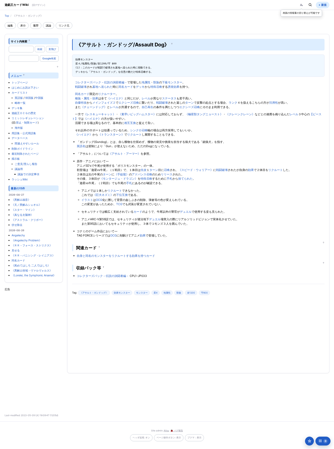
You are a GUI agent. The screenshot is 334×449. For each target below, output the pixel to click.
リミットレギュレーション (28, 118)
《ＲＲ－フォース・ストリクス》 (32, 245)
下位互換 (122, 195)
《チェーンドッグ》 (94, 107)
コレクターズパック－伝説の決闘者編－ (101, 82)
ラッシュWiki (20, 179)
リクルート (134, 134)
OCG (99, 200)
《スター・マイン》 (24, 209)
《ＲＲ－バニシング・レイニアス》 (33, 255)
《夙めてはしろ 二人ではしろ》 (31, 265)
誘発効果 (173, 87)
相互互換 (130, 123)
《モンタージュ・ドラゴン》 (119, 178)
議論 (48, 25)
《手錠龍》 (121, 174)
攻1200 (191, 292)
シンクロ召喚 (138, 130)
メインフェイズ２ (104, 102)
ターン (189, 102)
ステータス (169, 98)
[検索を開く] (310, 5)
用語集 (16, 133)
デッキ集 (17, 108)
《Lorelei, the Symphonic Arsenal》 (34, 275)
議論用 (19, 169)
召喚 (167, 170)
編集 (10, 25)
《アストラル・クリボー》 (28, 219)
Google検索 (49, 58)
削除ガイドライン (22, 148)
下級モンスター (172, 82)
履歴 (35, 25)
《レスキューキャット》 (100, 114)
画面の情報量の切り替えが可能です (301, 12)
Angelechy (18, 235)
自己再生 (147, 107)
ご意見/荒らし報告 (26, 164)
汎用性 (273, 102)
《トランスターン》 (111, 134)
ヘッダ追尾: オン (141, 437)
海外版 (19, 127)
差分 (23, 25)
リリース (166, 174)
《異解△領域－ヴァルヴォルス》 (32, 270)
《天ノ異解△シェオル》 (26, 204)
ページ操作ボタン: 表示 (169, 437)
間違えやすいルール (27, 143)
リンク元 (64, 25)
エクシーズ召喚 (128, 102)
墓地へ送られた (102, 87)
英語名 (81, 146)
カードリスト (20, 92)
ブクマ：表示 (194, 437)
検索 (39, 49)
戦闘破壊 (81, 87)
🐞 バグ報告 (176, 430)
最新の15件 (18, 188)
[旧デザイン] (38, 4)
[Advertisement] (34, 349)
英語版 (19, 97)
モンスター (142, 292)
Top (7, 15)
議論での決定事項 (28, 174)
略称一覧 (20, 102)
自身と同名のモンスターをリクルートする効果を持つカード (116, 256)
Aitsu (166, 430)
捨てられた (185, 178)
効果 (95, 98)
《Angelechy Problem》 (27, 240)
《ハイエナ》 (115, 98)
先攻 (144, 170)
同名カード (18, 260)
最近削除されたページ (25, 153)
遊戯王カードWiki (17, 5)
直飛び (52, 49)
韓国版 (29, 97)
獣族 (156, 82)
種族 (78, 98)
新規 (324, 4)
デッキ (140, 87)
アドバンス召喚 (142, 174)
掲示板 (16, 158)
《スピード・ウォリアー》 (195, 170)
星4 (156, 292)
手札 (169, 178)
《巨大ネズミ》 (103, 195)
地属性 (146, 82)
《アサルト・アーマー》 (125, 153)
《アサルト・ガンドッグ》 (94, 292)
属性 (86, 98)
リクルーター (107, 94)
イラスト (87, 200)
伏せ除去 (17, 224)
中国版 (39, 97)
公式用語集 (29, 133)
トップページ (20, 82)
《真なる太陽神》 (22, 214)
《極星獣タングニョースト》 (204, 114)
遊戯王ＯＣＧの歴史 (24, 113)
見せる (16, 250)
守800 (204, 292)
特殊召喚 (156, 87)
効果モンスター (122, 292)
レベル (146, 98)
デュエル (186, 211)
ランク (233, 102)
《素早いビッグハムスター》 (137, 114)
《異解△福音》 (21, 199)
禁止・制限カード (27, 122)
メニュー (16, 75)
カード (138, 211)
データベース (20, 138)
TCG (119, 204)
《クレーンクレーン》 (240, 114)
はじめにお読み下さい (25, 87)
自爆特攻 (81, 102)
